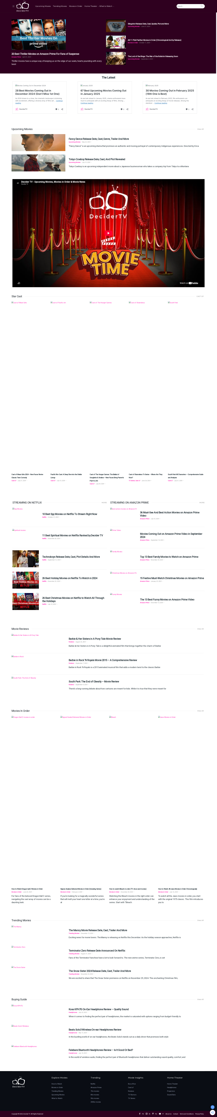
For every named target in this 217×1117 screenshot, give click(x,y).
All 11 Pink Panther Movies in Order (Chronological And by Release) (154, 40)
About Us (168, 1114)
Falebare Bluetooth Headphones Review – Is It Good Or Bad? (101, 1050)
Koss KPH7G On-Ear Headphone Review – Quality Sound (99, 1009)
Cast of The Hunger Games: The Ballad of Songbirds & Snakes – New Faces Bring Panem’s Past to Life (107, 477)
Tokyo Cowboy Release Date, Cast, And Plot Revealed (97, 159)
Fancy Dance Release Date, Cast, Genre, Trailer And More (99, 138)
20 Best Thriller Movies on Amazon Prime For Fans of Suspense (45, 53)
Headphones (73, 1012)
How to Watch (57, 1084)
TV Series (132, 480)
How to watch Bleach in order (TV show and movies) (127, 889)
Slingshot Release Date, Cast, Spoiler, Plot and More (148, 24)
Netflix (44, 517)
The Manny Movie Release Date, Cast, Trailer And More (98, 930)
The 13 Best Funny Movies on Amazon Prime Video (167, 599)
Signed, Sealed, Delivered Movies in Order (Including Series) (80, 889)
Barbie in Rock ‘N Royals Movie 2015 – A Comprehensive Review (103, 660)
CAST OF (200, 296)
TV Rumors (132, 1095)
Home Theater (90, 6)
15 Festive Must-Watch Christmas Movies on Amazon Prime (172, 578)
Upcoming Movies (43, 6)
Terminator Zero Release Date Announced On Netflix (97, 950)
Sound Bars (171, 1095)
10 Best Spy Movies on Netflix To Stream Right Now (69, 514)
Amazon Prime (16, 57)
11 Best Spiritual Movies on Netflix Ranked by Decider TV (72, 535)
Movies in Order (75, 6)
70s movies (95, 1091)
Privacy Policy (199, 1114)
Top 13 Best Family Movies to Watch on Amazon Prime (169, 556)
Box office (132, 1084)
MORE (104, 503)
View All (200, 129)
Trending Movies (60, 6)
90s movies (95, 1098)
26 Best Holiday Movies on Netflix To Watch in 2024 (69, 578)
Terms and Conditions (187, 1114)
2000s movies (96, 1102)
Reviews (71, 642)
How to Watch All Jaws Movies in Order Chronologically (177, 889)
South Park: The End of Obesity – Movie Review (94, 681)
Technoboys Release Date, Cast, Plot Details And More (71, 556)
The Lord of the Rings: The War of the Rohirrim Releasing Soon (153, 56)
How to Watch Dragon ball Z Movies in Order (27, 889)
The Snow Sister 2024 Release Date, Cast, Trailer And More (100, 971)
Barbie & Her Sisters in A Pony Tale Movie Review (95, 638)
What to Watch (105, 6)
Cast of (14, 480)
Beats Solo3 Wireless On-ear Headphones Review (95, 1029)
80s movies (95, 1095)
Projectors (171, 1091)
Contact (175, 1114)
